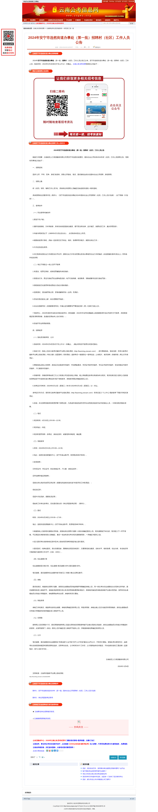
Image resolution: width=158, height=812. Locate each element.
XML (93, 809)
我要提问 (97, 47)
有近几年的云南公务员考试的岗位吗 (95, 774)
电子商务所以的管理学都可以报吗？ (95, 771)
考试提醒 (122, 757)
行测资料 (78, 20)
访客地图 (105, 1)
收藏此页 (113, 757)
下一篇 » (42, 757)
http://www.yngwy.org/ (70, 806)
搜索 (131, 23)
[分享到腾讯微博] (52, 750)
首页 (25, 20)
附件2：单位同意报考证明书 (41, 698)
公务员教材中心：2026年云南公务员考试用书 (50, 23)
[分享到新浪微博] (49, 750)
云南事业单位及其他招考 (55, 20)
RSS (25, 799)
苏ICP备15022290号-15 (97, 806)
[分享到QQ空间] (47, 750)
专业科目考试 (88, 20)
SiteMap (111, 1)
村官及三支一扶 (69, 28)
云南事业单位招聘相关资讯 (44, 711)
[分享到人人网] (54, 750)
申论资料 (69, 20)
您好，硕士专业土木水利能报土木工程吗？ (97, 779)
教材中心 (116, 20)
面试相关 (98, 20)
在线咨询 (107, 20)
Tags (28, 799)
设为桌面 (118, 1)
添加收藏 (131, 1)
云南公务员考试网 (38, 28)
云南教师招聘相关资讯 (42, 718)
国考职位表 (26, 23)
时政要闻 (33, 20)
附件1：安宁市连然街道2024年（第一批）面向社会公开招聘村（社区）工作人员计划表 (64, 691)
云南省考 (41, 20)
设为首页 (124, 1)
